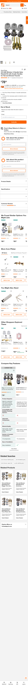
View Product (5, 492)
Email (2, 114)
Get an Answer (14, 148)
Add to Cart (7, 280)
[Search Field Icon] (22, 5)
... (1, 12)
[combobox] (12, 5)
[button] (14, 181)
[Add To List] (22, 69)
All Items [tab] (4, 253)
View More (14, 448)
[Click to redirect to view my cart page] (25, 5)
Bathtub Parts (16, 11)
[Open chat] (27, 20)
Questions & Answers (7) (17, 77)
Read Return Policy (9, 133)
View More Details (7, 102)
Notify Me (14, 122)
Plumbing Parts (8, 11)
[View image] (1, 62)
